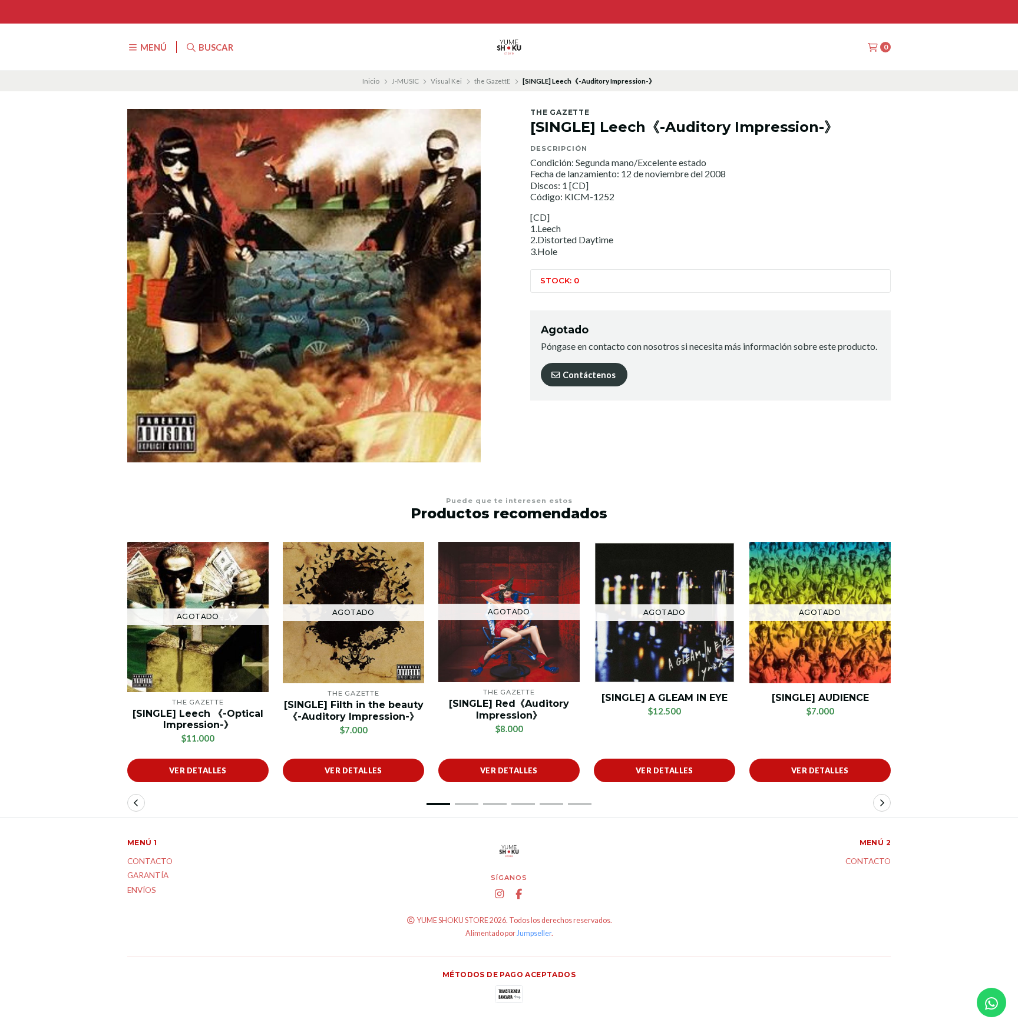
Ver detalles (198, 770)
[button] (438, 804)
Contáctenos (588, 375)
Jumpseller (534, 933)
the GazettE (492, 81)
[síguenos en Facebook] (519, 894)
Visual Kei (446, 81)
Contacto (150, 862)
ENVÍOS (141, 890)
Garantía (147, 876)
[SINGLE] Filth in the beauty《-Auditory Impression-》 (354, 710)
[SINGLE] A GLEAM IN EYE (664, 697)
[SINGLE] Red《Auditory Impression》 (509, 709)
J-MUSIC (405, 81)
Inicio (370, 81)
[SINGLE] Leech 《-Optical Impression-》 (198, 719)
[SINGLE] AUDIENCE (820, 697)
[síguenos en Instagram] (499, 894)
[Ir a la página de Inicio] (509, 47)
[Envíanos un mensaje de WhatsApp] (991, 1002)
